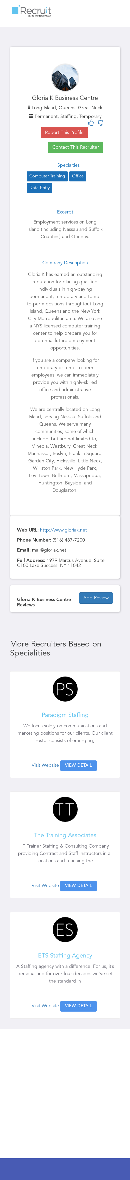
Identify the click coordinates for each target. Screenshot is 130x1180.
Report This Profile (64, 132)
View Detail (78, 765)
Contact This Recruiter (75, 147)
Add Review (96, 598)
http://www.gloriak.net (63, 530)
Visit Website (45, 765)
